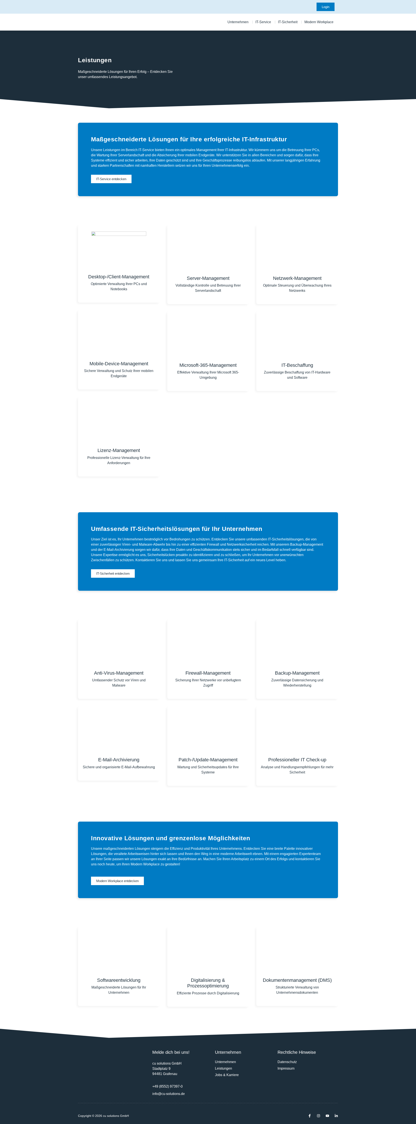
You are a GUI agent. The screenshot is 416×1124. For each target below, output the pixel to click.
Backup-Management (297, 673)
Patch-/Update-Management (208, 759)
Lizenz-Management (119, 450)
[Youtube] (327, 1115)
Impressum (286, 1068)
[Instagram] (318, 1115)
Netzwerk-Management (297, 278)
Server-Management (208, 278)
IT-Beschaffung (297, 365)
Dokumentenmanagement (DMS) (297, 980)
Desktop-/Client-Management (118, 276)
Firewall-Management (208, 673)
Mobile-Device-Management (118, 363)
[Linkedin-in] (336, 1115)
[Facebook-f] (309, 1115)
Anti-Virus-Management (118, 673)
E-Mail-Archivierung (118, 759)
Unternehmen (225, 1062)
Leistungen (223, 1068)
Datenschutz (287, 1062)
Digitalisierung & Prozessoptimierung (208, 983)
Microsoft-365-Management (208, 365)
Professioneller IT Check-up (297, 759)
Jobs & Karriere (227, 1075)
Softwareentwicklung (118, 980)
